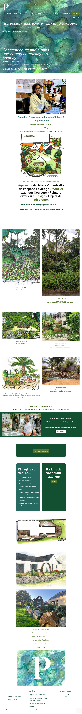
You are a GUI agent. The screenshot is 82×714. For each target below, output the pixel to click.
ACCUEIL (10, 14)
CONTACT (75, 13)
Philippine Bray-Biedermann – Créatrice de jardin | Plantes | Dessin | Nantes (17, 692)
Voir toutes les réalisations (41, 451)
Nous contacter (61, 431)
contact (54, 481)
